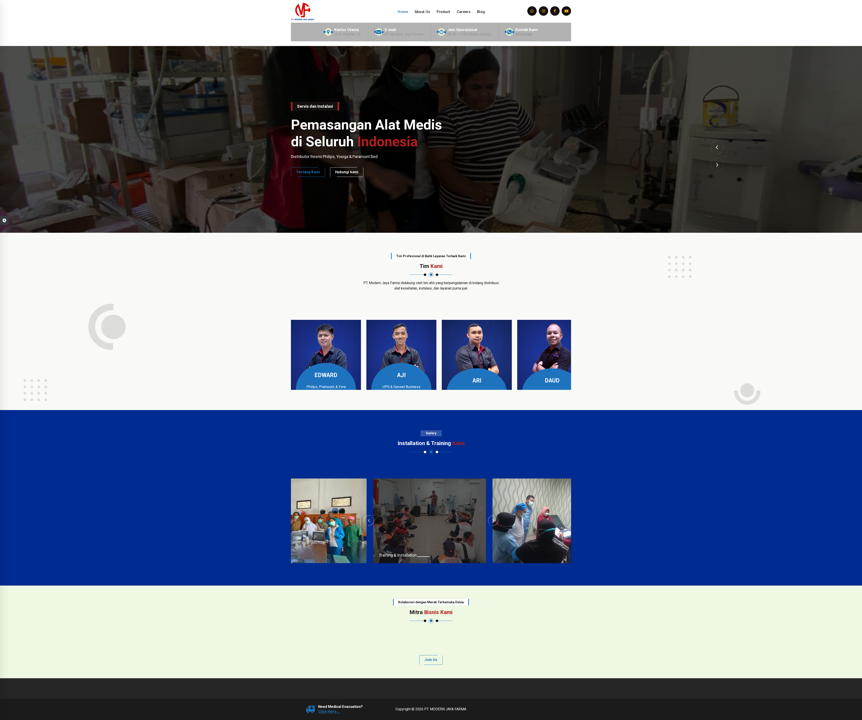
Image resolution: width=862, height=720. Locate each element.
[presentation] (717, 147)
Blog (481, 12)
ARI (477, 380)
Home (403, 12)
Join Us (430, 660)
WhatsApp (523, 34)
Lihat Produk (307, 180)
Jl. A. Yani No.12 (347, 34)
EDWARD (325, 375)
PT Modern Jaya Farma (404, 34)
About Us (422, 12)
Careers (464, 12)
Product (443, 12)
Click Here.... (329, 711)
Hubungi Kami (345, 180)
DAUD (552, 380)
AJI (401, 375)
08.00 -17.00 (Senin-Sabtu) (469, 34)
